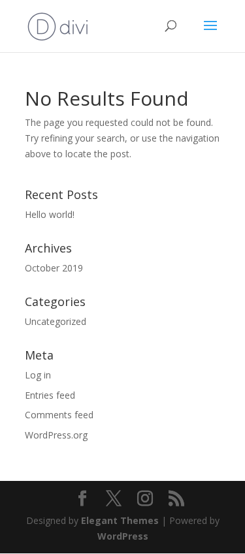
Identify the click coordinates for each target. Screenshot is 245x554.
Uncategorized (55, 321)
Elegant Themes (120, 520)
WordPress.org (56, 435)
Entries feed (50, 395)
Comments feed (59, 414)
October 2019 (54, 268)
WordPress (122, 536)
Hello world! (49, 214)
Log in (38, 375)
